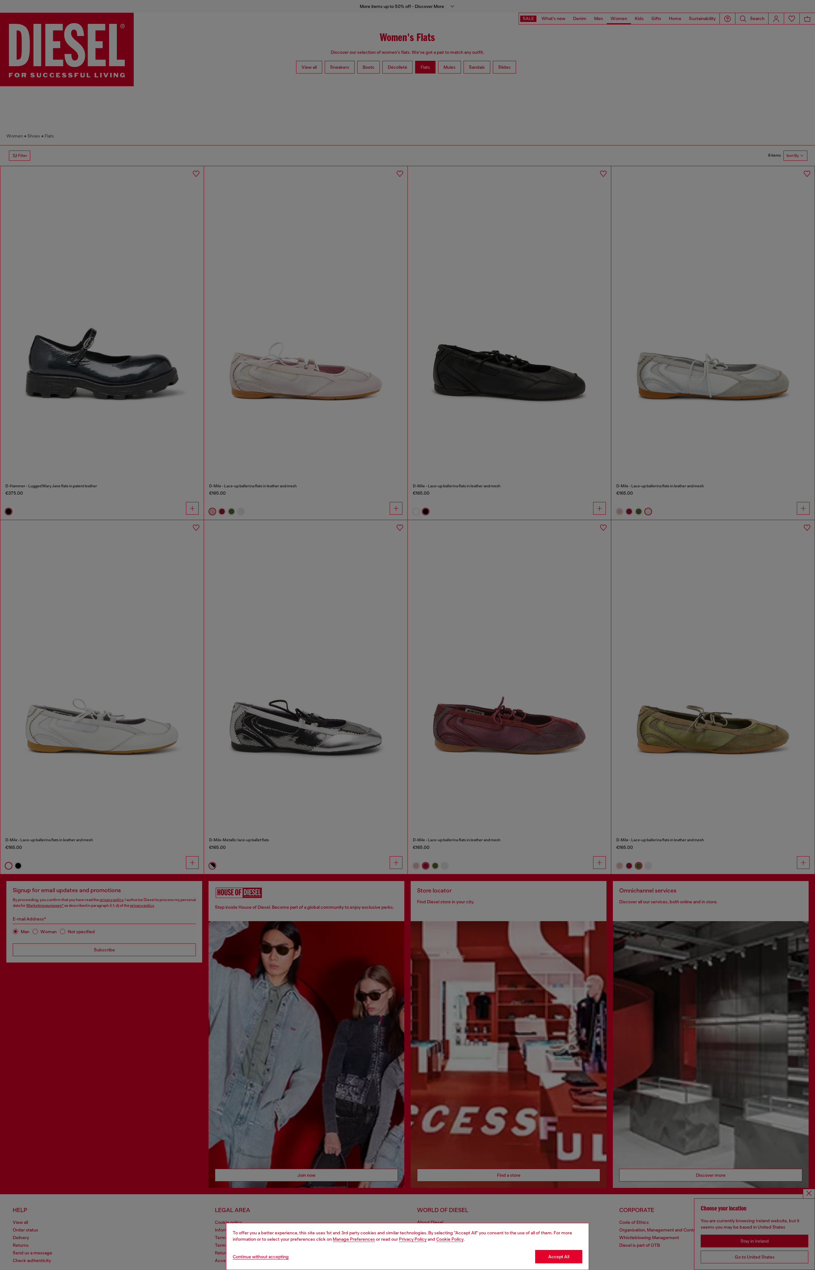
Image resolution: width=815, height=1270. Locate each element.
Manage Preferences (354, 1239)
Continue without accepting (261, 1256)
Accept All (558, 1256)
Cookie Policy (450, 1239)
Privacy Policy (413, 1239)
